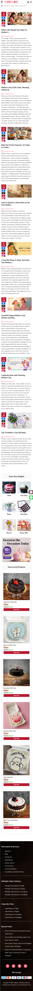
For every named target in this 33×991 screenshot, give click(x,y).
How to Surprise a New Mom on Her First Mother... (15, 204)
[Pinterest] (3, 23)
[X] (3, 20)
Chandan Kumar (9, 36)
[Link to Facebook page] (7, 966)
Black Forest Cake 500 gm (11, 820)
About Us (8, 851)
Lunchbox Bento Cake (10, 731)
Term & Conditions (11, 869)
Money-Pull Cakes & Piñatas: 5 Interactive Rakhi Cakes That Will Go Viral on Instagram (18, 952)
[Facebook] (3, 18)
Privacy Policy (9, 866)
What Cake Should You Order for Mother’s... (14, 31)
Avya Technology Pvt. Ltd (23, 985)
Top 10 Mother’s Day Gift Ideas (13, 433)
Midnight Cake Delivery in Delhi (14, 886)
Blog (6, 854)
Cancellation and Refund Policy (14, 872)
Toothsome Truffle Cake (10, 602)
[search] (2, 6)
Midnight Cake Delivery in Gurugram (16, 891)
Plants (9, 514)
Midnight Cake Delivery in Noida (15, 889)
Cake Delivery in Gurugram (13, 914)
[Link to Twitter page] (13, 966)
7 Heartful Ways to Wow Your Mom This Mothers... (15, 261)
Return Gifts (24, 533)
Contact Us (8, 857)
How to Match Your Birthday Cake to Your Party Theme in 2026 (18, 938)
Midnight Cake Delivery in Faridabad (16, 894)
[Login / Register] (28, 2)
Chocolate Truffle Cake (10, 688)
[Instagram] (3, 26)
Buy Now (16, 609)
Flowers (9, 533)
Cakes (9, 495)
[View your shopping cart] (31, 2)
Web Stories (9, 860)
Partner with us (9, 863)
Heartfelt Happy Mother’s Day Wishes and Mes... (13, 317)
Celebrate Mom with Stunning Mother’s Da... (13, 376)
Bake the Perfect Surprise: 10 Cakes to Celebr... (15, 146)
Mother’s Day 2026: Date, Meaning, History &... (15, 89)
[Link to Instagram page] (25, 966)
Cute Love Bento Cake (10, 645)
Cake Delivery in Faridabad (13, 917)
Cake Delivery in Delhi (11, 908)
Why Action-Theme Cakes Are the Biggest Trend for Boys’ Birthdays (18, 945)
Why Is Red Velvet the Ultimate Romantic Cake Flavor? (18, 932)
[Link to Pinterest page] (19, 966)
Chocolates (24, 514)
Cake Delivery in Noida (12, 911)
